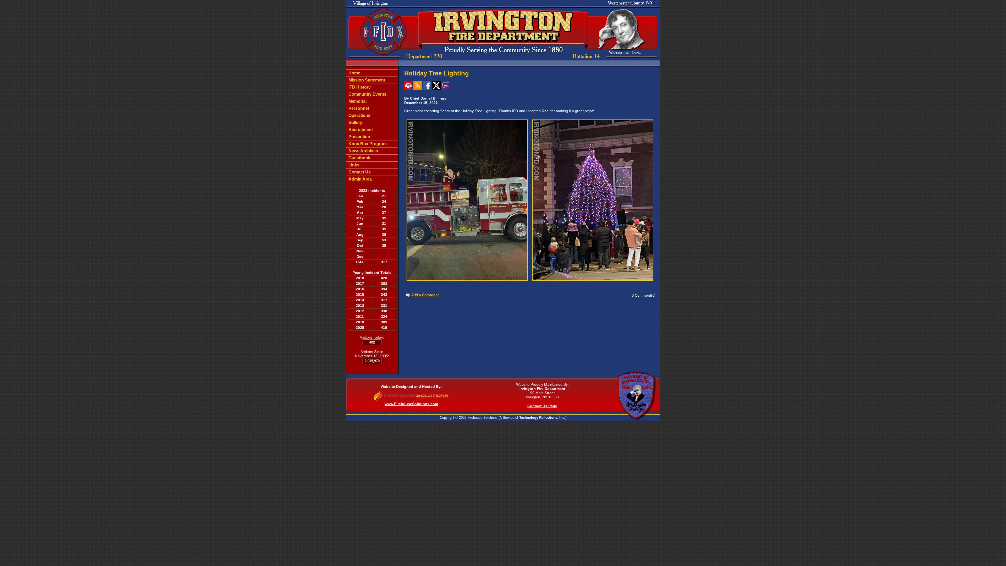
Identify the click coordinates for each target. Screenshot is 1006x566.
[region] (372, 126)
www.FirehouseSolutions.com (411, 404)
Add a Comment (425, 295)
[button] (372, 94)
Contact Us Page (542, 406)
